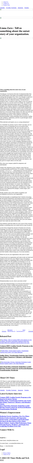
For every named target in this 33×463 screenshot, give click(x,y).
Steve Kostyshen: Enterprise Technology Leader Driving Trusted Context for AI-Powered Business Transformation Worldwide (16, 368)
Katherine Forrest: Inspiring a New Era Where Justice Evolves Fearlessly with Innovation (14, 417)
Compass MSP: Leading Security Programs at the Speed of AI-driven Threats (16, 347)
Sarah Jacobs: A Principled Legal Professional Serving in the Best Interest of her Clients (14, 420)
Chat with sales (16, 434)
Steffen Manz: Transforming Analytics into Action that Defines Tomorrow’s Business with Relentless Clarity (16, 357)
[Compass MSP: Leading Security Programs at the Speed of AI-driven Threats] (16, 342)
